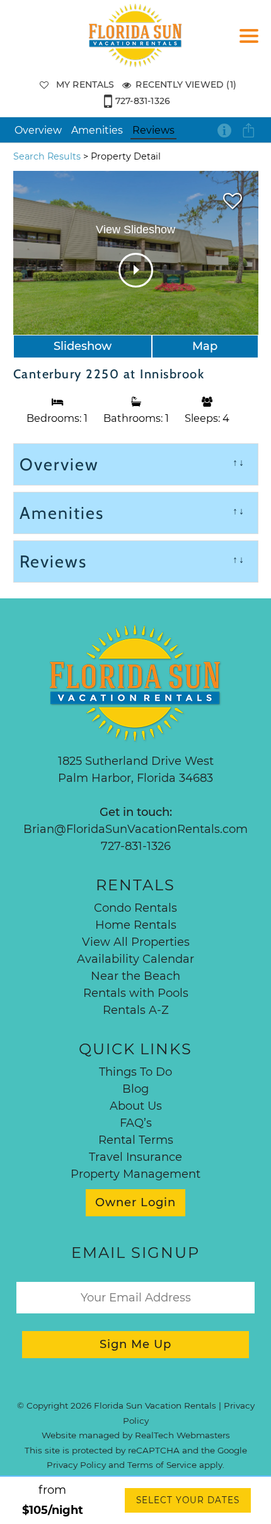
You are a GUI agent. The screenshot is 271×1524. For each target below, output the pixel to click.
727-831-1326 (142, 101)
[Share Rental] (249, 131)
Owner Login (135, 1202)
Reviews (153, 130)
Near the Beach (135, 976)
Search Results (47, 156)
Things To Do (135, 1072)
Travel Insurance (135, 1157)
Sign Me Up (135, 1344)
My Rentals (85, 84)
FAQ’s (136, 1123)
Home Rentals (135, 925)
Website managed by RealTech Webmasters (136, 1435)
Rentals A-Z (136, 1010)
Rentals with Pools (135, 993)
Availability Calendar (135, 959)
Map (204, 346)
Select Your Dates (187, 1500)
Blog (135, 1089)
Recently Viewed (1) (186, 84)
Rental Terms (135, 1140)
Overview (38, 130)
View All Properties (136, 942)
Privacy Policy (76, 1465)
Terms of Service (162, 1465)
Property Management (135, 1174)
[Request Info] (224, 129)
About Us (136, 1106)
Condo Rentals (135, 908)
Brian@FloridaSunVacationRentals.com (135, 829)
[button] (252, 44)
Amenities (97, 130)
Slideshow (83, 346)
